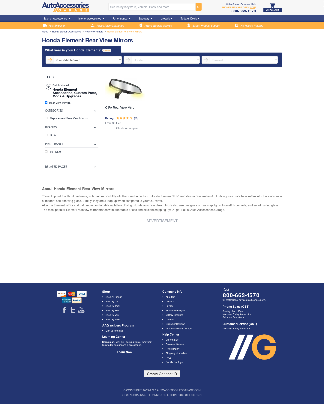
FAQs (168, 357)
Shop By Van (112, 314)
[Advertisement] (99, 252)
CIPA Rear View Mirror (120, 107)
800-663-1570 (241, 295)
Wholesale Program (176, 310)
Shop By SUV (112, 310)
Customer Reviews (175, 323)
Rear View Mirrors (94, 31)
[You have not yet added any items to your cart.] (272, 5)
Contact (170, 301)
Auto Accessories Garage (179, 328)
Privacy (169, 305)
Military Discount (174, 314)
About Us (170, 296)
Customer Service (175, 344)
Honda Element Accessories (66, 31)
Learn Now (124, 352)
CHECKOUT (272, 10)
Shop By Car (112, 301)
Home (45, 31)
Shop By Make (113, 319)
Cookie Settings (174, 362)
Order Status (232, 4)
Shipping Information (176, 353)
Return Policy (172, 348)
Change (106, 50)
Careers (170, 319)
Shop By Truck (113, 305)
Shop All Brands (114, 296)
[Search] (199, 7)
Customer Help (248, 4)
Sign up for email (114, 330)
